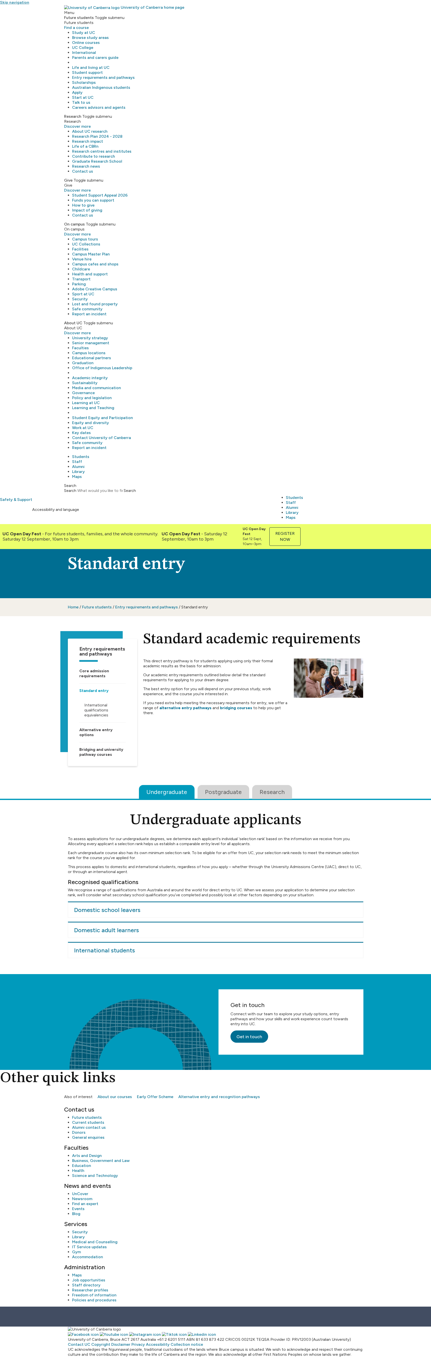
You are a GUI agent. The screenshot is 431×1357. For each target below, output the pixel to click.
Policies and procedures (94, 1300)
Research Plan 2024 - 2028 (97, 136)
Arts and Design (87, 1155)
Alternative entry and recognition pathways (219, 1096)
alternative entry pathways (185, 707)
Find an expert (85, 1203)
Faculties (80, 347)
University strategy (90, 338)
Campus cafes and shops (95, 264)
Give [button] (68, 180)
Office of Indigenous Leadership (102, 367)
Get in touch (249, 1036)
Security (80, 299)
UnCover (80, 1193)
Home (73, 607)
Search (70, 490)
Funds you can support (93, 200)
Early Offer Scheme (155, 1096)
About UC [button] (73, 323)
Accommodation (87, 1256)
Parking (79, 284)
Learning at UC (86, 402)
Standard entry (93, 690)
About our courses (115, 1096)
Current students (88, 1122)
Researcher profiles (90, 1290)
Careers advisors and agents (98, 107)
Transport (81, 279)
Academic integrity (90, 377)
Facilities (80, 249)
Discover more (77, 126)
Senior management (90, 342)
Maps (77, 476)
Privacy (138, 1344)
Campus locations (89, 352)
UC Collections (86, 244)
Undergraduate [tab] (166, 791)
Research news (86, 166)
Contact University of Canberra (101, 437)
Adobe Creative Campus (94, 289)
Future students (97, 607)
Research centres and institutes (101, 151)
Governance (83, 392)
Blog (76, 1213)
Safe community (87, 309)
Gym (76, 1251)
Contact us (82, 171)
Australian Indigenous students (101, 87)
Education (81, 1165)
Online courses (86, 42)
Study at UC (83, 32)
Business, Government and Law (101, 1160)
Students (80, 456)
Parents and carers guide (95, 57)
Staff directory (86, 1285)
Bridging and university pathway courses (101, 752)
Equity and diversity (90, 422)
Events (78, 1208)
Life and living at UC (90, 67)
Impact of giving (87, 210)
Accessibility (158, 1344)
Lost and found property (95, 304)
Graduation (83, 362)
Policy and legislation (92, 397)
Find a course (76, 27)
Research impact (87, 141)
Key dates (81, 432)
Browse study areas (90, 37)
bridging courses (236, 707)
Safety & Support (16, 499)
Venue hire (82, 259)
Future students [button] (79, 17)
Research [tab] (272, 791)
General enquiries (88, 1137)
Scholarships (84, 82)
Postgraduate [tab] (223, 791)
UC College (82, 47)
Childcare (81, 269)
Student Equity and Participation (102, 417)
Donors (79, 1132)
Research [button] (72, 116)
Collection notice (187, 1344)
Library (78, 471)
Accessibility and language (55, 509)
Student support (87, 72)
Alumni (78, 466)
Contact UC (79, 1344)
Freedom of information (94, 1295)
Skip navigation (14, 2)
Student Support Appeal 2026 (100, 195)
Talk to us (81, 102)
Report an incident (89, 314)
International (84, 52)
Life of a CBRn (85, 146)
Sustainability (85, 382)
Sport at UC (83, 294)
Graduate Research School (97, 161)
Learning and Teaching (93, 407)
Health (78, 1170)
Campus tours (85, 239)
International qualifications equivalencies (96, 710)
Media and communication (96, 387)
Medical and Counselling (94, 1242)
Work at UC (82, 427)
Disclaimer (120, 1344)
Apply (77, 92)
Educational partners (91, 357)
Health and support (90, 274)
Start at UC (83, 97)
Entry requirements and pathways (103, 77)
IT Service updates (89, 1246)
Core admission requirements (94, 673)
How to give (83, 205)
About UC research (90, 131)
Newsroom (82, 1198)
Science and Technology (95, 1175)
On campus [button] (74, 224)
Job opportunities (88, 1280)
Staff (77, 461)
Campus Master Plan (91, 254)
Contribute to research (93, 156)
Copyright (100, 1344)
